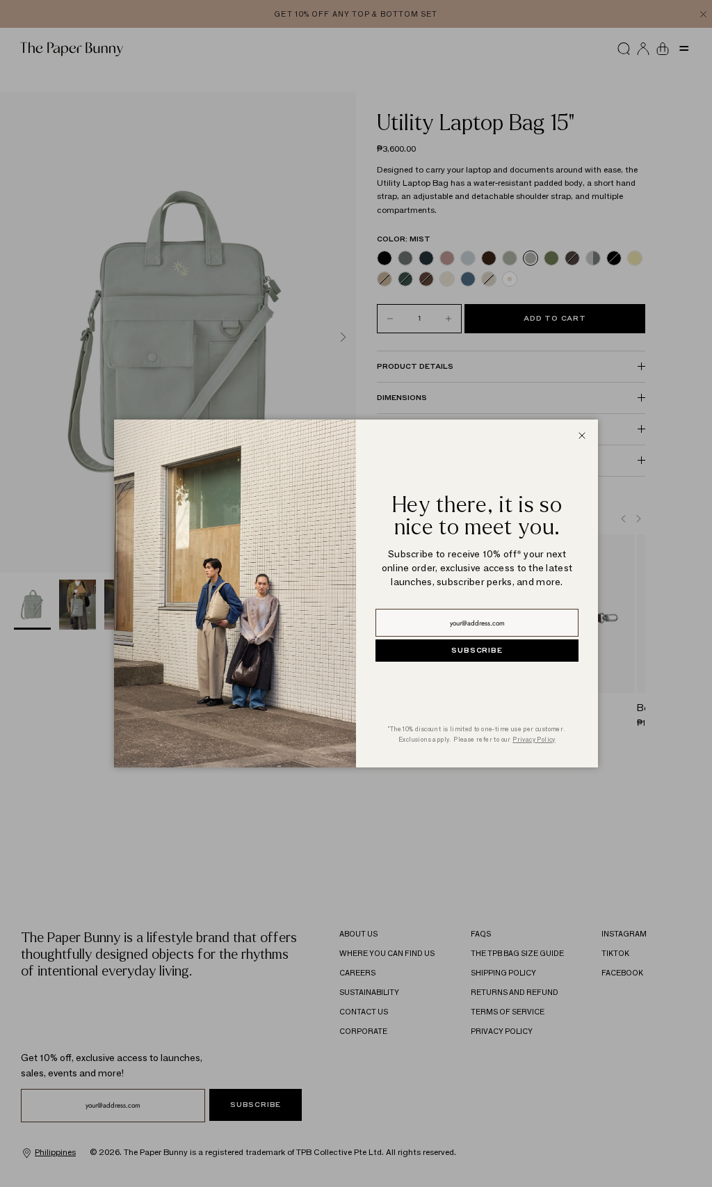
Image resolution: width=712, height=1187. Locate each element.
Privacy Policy (534, 739)
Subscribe (476, 650)
